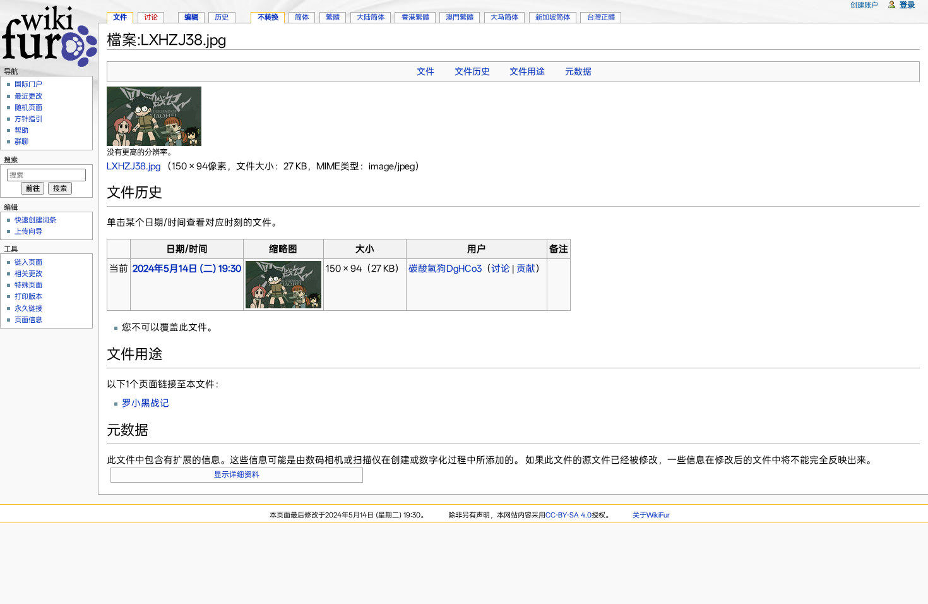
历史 (222, 17)
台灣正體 (601, 17)
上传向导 (28, 231)
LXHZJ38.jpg (133, 166)
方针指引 (28, 118)
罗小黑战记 (145, 403)
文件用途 (527, 71)
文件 (425, 71)
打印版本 (28, 296)
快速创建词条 (35, 219)
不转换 (268, 17)
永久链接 (28, 308)
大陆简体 (370, 17)
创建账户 (864, 5)
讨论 (500, 268)
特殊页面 (28, 285)
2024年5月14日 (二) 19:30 (187, 268)
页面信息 (28, 319)
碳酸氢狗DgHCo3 (445, 268)
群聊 (21, 141)
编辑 (191, 17)
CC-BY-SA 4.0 (568, 514)
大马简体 (504, 17)
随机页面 (28, 107)
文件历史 (472, 71)
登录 (907, 4)
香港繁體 (415, 17)
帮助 (21, 130)
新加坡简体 (552, 17)
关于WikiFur (651, 514)
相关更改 (28, 273)
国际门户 (28, 84)
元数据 (578, 71)
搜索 (11, 159)
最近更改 (28, 96)
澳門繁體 (459, 17)
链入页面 (28, 262)
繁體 (333, 17)
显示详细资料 (236, 474)
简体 (302, 17)
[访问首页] (49, 34)
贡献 (525, 268)
